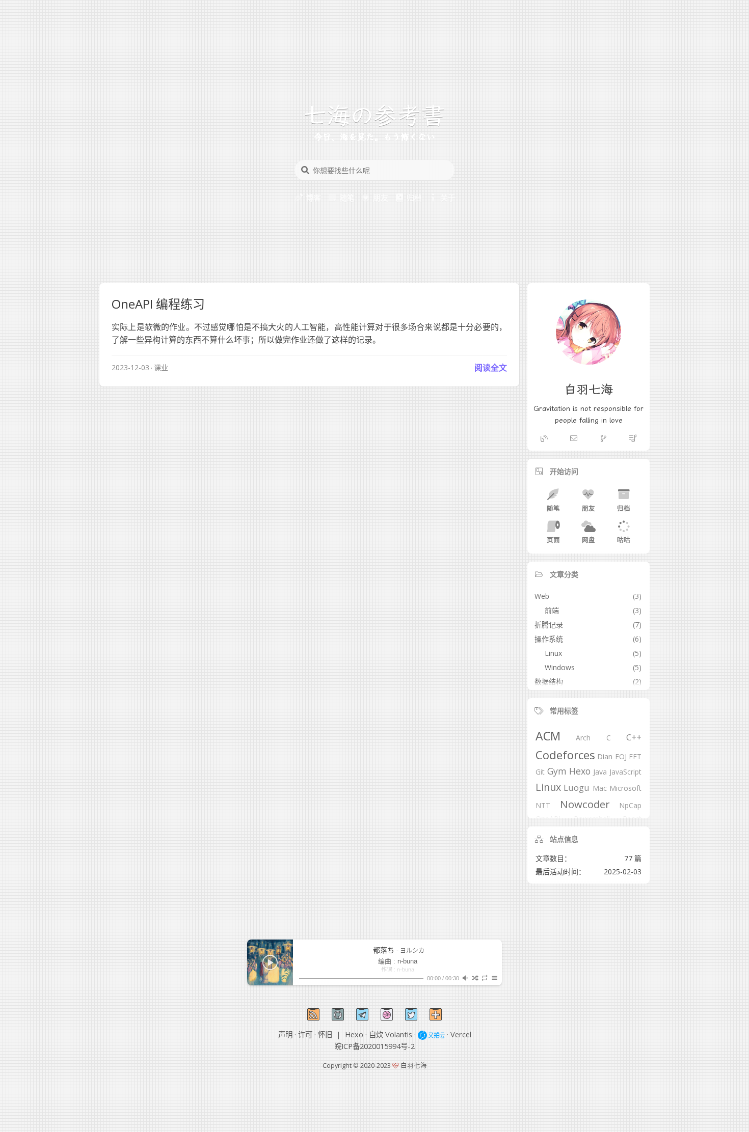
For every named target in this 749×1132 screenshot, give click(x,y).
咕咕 (623, 540)
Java (600, 772)
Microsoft (625, 788)
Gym (557, 771)
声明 (285, 1034)
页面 (553, 540)
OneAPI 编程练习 (158, 303)
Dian (604, 756)
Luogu (577, 788)
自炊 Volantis (390, 1034)
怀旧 (325, 1034)
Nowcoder (585, 804)
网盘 (588, 540)
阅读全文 (490, 367)
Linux (548, 787)
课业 (161, 367)
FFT (635, 757)
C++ (633, 737)
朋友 (588, 508)
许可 (305, 1034)
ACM (548, 736)
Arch (583, 738)
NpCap (630, 806)
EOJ (621, 757)
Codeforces (565, 755)
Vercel (460, 1034)
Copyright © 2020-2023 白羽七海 (375, 1065)
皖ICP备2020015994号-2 (374, 1046)
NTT (543, 806)
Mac (600, 788)
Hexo (580, 771)
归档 (623, 508)
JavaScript (625, 772)
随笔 (553, 508)
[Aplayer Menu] (494, 978)
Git (540, 772)
